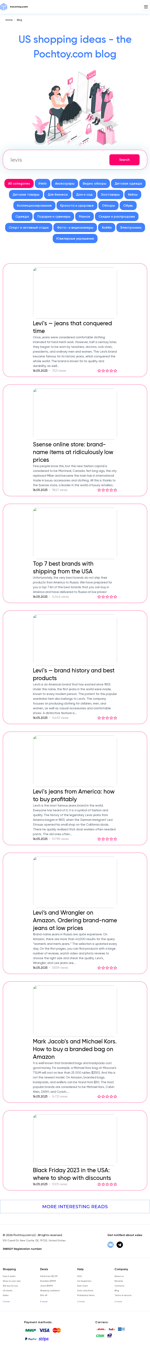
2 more (81, 1301)
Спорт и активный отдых (29, 227)
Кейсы (133, 194)
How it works (9, 1276)
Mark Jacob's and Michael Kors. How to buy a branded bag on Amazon (75, 1049)
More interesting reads (75, 1206)
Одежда (22, 216)
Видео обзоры (94, 183)
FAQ (79, 1276)
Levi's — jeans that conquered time (72, 327)
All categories (19, 183)
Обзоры (108, 205)
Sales (5, 1295)
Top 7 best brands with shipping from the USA (63, 567)
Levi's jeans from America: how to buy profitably (74, 795)
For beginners (84, 1281)
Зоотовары (110, 194)
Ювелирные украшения (75, 238)
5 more (44, 1301)
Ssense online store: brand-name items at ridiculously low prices (73, 452)
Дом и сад (84, 194)
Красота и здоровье (77, 205)
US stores (7, 1290)
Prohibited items (85, 1295)
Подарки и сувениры (53, 216)
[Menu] (146, 7)
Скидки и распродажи (117, 216)
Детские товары (26, 194)
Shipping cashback (50, 1290)
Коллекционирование (34, 205)
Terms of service (123, 1295)
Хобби (107, 227)
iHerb (42, 183)
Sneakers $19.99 (48, 1281)
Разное (84, 216)
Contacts (119, 1285)
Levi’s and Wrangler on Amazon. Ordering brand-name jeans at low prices (75, 920)
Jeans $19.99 (46, 1285)
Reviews (119, 1281)
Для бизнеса (58, 194)
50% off (43, 1295)
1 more (6, 1301)
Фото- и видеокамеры (75, 227)
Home (8, 20)
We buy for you (10, 1285)
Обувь (128, 205)
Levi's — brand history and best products (74, 674)
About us (119, 1276)
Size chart (82, 1285)
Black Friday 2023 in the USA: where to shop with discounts (72, 1174)
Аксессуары (64, 183)
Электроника (130, 227)
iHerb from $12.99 (48, 1276)
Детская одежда (128, 183)
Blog (19, 20)
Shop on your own (12, 1281)
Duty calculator (85, 1290)
